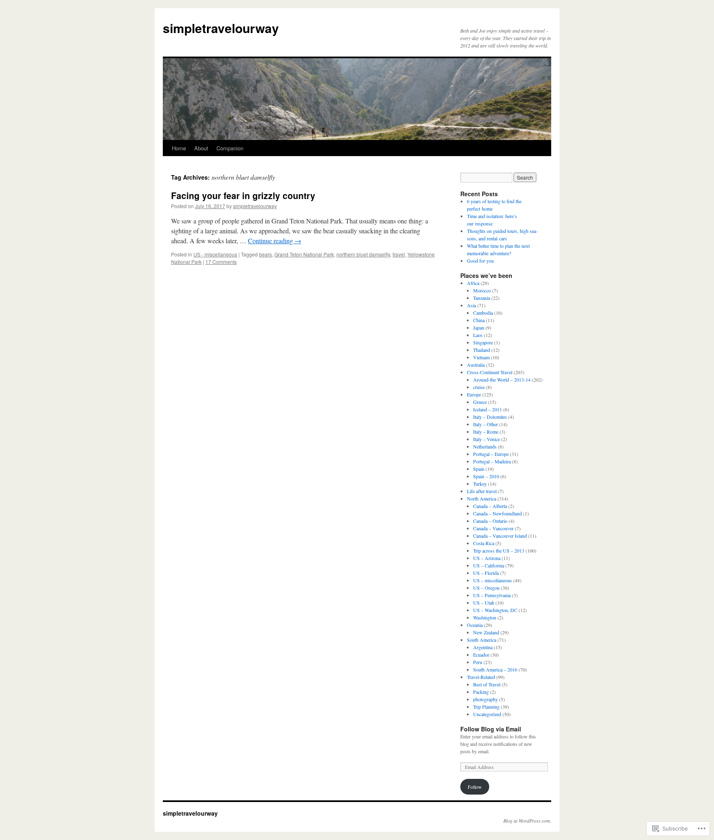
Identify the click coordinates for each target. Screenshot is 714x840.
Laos (478, 335)
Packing (481, 691)
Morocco (482, 290)
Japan (478, 327)
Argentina (483, 647)
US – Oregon (486, 587)
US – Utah (483, 602)
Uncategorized (487, 714)
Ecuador (481, 654)
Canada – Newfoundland (497, 513)
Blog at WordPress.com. (527, 820)
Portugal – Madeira (492, 461)
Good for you (480, 260)
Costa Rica (483, 543)
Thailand (481, 349)
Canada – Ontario (490, 520)
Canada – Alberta (490, 506)
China (479, 320)
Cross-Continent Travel (489, 372)
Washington (484, 617)
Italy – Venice (486, 439)
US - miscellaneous (215, 254)
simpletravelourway (221, 28)
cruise (479, 387)
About (201, 148)
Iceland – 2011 (487, 409)
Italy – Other (485, 424)
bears (265, 254)
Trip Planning (486, 706)
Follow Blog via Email (490, 729)
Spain (478, 468)
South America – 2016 (495, 669)
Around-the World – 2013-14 (502, 379)
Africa (473, 283)
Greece (480, 402)
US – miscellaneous (492, 580)
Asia (471, 305)
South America (481, 639)
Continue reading (274, 240)
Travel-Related (481, 677)
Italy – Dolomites (490, 416)
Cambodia (483, 312)
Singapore (483, 342)
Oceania (475, 625)
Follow (475, 786)
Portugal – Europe (491, 454)
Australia (476, 364)
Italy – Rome (485, 431)
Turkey (480, 483)
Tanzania (481, 297)
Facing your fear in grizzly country (243, 195)
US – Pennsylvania (492, 595)
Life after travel (482, 491)
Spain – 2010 (486, 476)
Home (179, 148)
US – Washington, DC (495, 610)
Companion (230, 148)
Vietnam (481, 357)
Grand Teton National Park (304, 254)
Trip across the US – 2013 (498, 550)
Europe (474, 394)
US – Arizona (486, 558)
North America (481, 498)
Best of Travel (486, 684)
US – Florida (486, 572)
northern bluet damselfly (363, 254)
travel (399, 254)
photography (485, 699)
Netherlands (485, 446)
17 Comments (221, 261)
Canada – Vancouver (493, 528)
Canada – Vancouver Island (500, 535)
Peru (477, 662)
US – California (488, 565)
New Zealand (486, 632)
